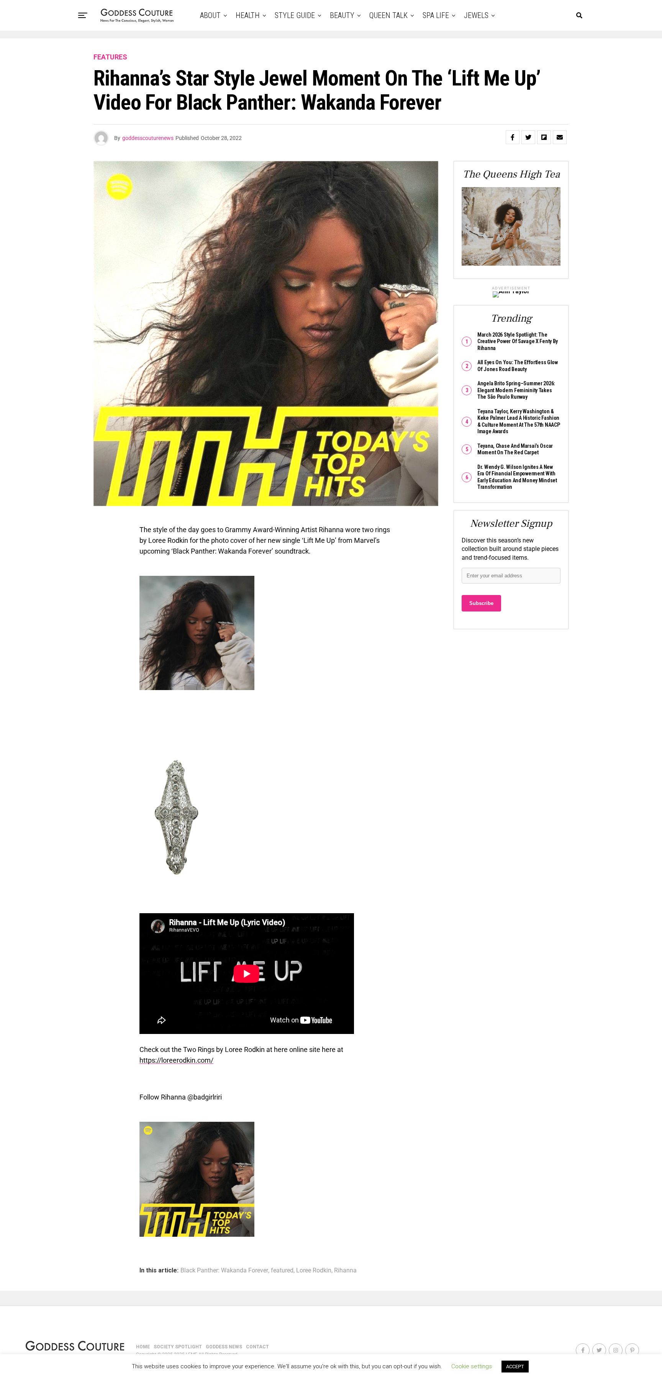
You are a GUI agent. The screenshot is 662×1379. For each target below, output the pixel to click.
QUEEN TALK (388, 15)
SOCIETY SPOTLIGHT (178, 1346)
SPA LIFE (436, 15)
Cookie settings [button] (471, 1366)
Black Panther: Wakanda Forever (224, 1270)
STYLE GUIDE (295, 15)
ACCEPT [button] (515, 1366)
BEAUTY (342, 15)
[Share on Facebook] (512, 137)
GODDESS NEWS (224, 1346)
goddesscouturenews (148, 138)
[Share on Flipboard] (544, 137)
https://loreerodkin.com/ (176, 1060)
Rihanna (345, 1270)
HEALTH (248, 15)
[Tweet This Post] (528, 137)
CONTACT (257, 1346)
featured (282, 1270)
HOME (143, 1346)
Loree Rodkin (313, 1270)
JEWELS (476, 15)
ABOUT (210, 15)
